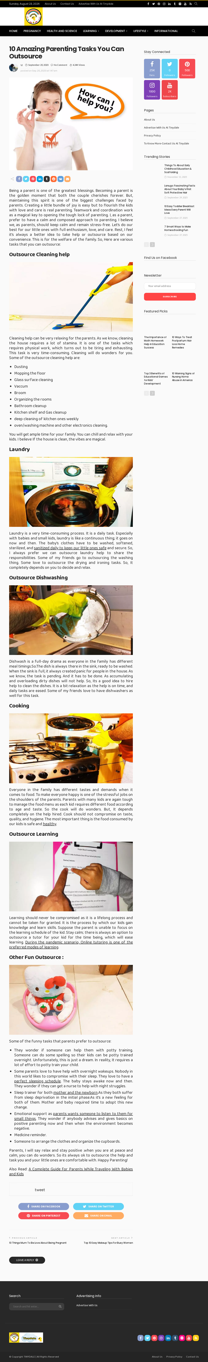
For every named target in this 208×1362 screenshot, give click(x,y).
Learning (90, 31)
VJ (22, 65)
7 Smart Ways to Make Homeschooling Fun (177, 228)
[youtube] (185, 3)
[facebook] (148, 3)
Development (115, 31)
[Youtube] (170, 90)
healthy (49, 824)
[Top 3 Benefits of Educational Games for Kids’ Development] (156, 361)
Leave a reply (25, 1260)
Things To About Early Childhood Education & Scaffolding (177, 169)
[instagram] (164, 3)
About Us (50, 3)
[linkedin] (169, 3)
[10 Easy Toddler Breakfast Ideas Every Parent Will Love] (152, 210)
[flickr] (180, 3)
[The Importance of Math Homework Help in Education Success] (156, 325)
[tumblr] (174, 3)
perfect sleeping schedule (37, 1081)
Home (13, 31)
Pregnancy (32, 31)
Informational (166, 31)
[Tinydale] (26, 1337)
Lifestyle (139, 31)
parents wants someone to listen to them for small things (73, 1116)
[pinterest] (158, 3)
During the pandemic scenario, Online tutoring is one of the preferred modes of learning (71, 944)
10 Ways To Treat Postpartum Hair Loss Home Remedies (182, 342)
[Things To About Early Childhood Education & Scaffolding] (152, 169)
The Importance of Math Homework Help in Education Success (155, 342)
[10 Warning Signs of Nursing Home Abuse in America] (184, 361)
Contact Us (67, 3)
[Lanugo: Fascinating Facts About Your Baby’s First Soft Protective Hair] (152, 189)
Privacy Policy (152, 135)
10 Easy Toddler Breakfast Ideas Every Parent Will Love (179, 209)
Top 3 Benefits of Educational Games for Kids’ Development (156, 378)
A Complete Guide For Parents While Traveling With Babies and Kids (71, 1171)
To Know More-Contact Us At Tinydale (166, 143)
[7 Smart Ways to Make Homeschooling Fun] (152, 230)
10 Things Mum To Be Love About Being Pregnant (38, 1242)
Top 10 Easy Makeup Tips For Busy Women (108, 1242)
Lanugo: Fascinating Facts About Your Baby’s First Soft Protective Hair (179, 189)
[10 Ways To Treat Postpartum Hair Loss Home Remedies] (184, 325)
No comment (60, 65)
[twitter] (153, 3)
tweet (40, 1190)
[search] (196, 3)
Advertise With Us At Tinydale (96, 3)
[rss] (190, 3)
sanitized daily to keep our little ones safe (70, 548)
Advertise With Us (87, 1305)
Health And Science (62, 31)
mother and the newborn (75, 1092)
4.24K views (79, 65)
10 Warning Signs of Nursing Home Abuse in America (183, 377)
